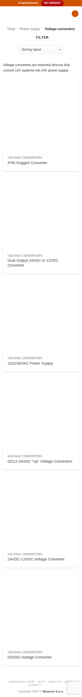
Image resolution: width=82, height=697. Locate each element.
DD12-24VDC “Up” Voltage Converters (40, 461)
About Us (55, 681)
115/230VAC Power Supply (30, 363)
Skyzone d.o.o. (53, 691)
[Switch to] (46, 685)
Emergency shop (22, 681)
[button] (75, 13)
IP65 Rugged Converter (27, 163)
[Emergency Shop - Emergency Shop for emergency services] (35, 13)
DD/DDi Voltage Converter (30, 657)
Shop (11, 29)
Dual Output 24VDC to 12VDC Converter (33, 262)
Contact (34, 685)
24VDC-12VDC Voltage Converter (36, 559)
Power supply (30, 29)
